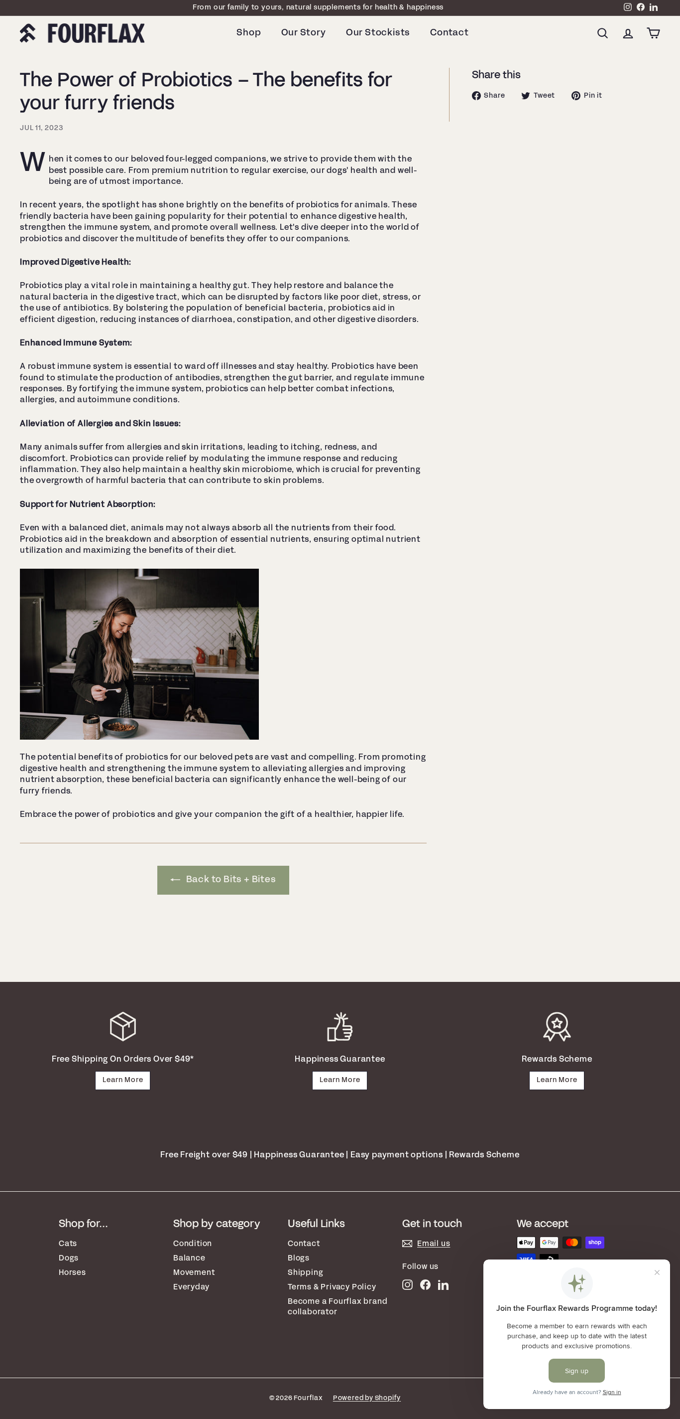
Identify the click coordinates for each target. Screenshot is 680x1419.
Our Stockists (378, 32)
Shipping (305, 1272)
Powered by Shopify (367, 1398)
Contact (449, 32)
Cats (68, 1244)
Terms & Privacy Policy (332, 1287)
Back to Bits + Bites (230, 879)
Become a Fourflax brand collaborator (337, 1307)
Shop (248, 32)
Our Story (303, 32)
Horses (72, 1272)
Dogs (69, 1258)
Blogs (299, 1258)
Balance (189, 1258)
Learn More (123, 1080)
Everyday (191, 1287)
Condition (192, 1244)
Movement (194, 1272)
